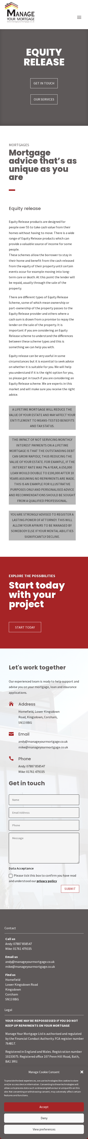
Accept (44, 1107)
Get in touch (44, 83)
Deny (44, 1118)
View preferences (44, 1129)
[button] (82, 1072)
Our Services (44, 99)
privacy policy (47, 881)
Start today (25, 627)
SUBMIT (70, 889)
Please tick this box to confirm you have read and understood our (42, 878)
